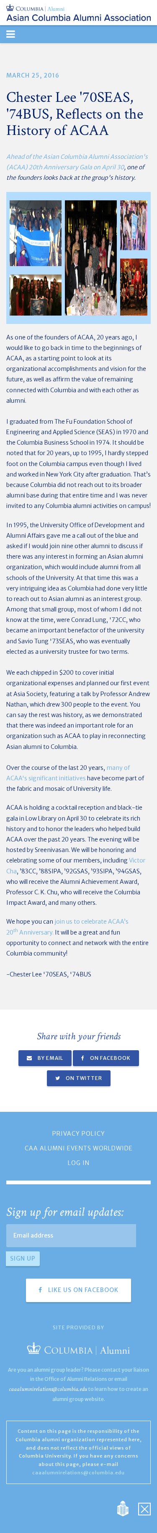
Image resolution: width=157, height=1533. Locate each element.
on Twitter (83, 1078)
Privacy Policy (78, 1133)
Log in (79, 1163)
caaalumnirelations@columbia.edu (48, 1389)
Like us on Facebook (82, 1290)
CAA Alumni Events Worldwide (79, 1148)
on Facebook (110, 1058)
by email (49, 1058)
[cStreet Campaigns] (144, 1508)
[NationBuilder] (127, 1508)
